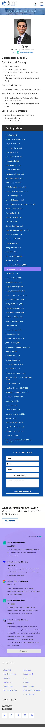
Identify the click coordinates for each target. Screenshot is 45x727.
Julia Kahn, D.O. (11, 252)
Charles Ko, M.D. (12, 273)
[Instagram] (25, 715)
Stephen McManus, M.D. (15, 308)
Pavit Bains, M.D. (12, 152)
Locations (6, 678)
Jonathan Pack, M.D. (13, 343)
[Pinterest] (18, 715)
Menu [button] (42, 5)
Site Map (26, 682)
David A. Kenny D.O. (13, 260)
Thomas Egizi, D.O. (13, 213)
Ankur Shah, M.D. (12, 401)
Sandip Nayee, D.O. (13, 334)
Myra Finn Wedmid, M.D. (15, 427)
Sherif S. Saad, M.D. (13, 384)
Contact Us (27, 670)
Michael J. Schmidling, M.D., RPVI (18, 392)
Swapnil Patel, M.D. (13, 369)
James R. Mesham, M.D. (14, 321)
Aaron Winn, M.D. (12, 435)
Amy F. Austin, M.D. (13, 144)
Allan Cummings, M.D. (14, 196)
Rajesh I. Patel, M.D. (13, 360)
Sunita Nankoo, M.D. (13, 330)
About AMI (7, 670)
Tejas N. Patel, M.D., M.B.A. (16, 373)
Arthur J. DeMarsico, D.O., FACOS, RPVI (20, 204)
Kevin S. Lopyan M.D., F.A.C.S (16, 295)
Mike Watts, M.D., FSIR (14, 422)
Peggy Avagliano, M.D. (14, 148)
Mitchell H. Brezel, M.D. (14, 178)
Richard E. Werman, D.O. (15, 431)
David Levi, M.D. (11, 135)
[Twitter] (4, 715)
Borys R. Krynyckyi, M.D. (15, 286)
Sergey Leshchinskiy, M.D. (15, 291)
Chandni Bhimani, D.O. (14, 157)
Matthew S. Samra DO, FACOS (17, 388)
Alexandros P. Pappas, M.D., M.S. (18, 347)
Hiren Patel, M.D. (12, 351)
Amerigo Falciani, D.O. (14, 217)
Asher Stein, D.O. (12, 405)
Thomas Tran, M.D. (13, 409)
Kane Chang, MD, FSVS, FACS (17, 191)
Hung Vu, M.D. (11, 418)
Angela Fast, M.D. (12, 221)
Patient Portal (28, 674)
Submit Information (22, 491)
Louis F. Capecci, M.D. (13, 183)
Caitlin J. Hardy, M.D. (13, 239)
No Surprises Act (29, 694)
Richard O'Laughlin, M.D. (15, 338)
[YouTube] (31, 715)
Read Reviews (10, 521)
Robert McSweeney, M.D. (15, 312)
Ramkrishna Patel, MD (14, 364)
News (25, 678)
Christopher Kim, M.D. (14, 269)
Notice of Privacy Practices (32, 690)
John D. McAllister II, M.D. (15, 299)
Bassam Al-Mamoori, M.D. (15, 139)
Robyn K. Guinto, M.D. (14, 234)
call (35, 5)
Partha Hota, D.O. (12, 243)
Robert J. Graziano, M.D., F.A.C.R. (18, 230)
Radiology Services (9, 674)
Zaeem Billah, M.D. (12, 161)
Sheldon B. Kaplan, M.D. (14, 256)
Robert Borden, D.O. (13, 165)
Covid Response (28, 686)
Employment (7, 682)
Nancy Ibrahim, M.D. (13, 247)
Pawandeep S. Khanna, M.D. (16, 265)
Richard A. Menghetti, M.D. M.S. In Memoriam (18, 441)
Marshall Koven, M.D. (14, 278)
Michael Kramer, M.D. (14, 282)
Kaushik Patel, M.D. (13, 356)
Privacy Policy (8, 686)
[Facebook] (11, 715)
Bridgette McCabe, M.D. (15, 304)
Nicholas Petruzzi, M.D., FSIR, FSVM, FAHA (19, 378)
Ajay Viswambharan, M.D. (15, 414)
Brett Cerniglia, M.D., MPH (16, 187)
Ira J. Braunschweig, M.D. (15, 174)
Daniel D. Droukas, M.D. (14, 209)
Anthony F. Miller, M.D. (14, 317)
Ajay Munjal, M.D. (12, 325)
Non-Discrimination (10, 690)
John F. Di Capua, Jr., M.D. (15, 200)
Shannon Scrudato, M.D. (15, 397)
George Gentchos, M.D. (14, 226)
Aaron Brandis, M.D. (13, 170)
